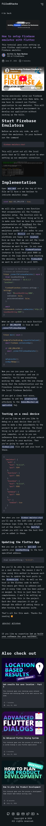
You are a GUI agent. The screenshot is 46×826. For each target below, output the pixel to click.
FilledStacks (10, 3)
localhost (27, 224)
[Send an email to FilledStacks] (23, 813)
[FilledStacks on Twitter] (28, 813)
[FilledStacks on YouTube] (33, 813)
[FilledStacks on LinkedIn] (18, 813)
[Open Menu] (42, 4)
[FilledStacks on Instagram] (13, 813)
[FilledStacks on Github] (8, 813)
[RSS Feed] (38, 813)
